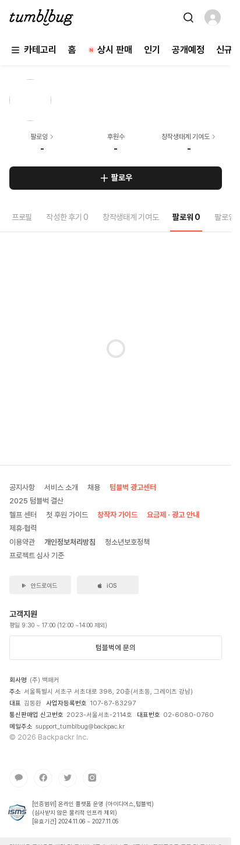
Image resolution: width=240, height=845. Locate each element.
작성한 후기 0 (67, 217)
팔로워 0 (186, 217)
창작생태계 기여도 (130, 217)
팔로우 (121, 177)
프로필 (22, 217)
